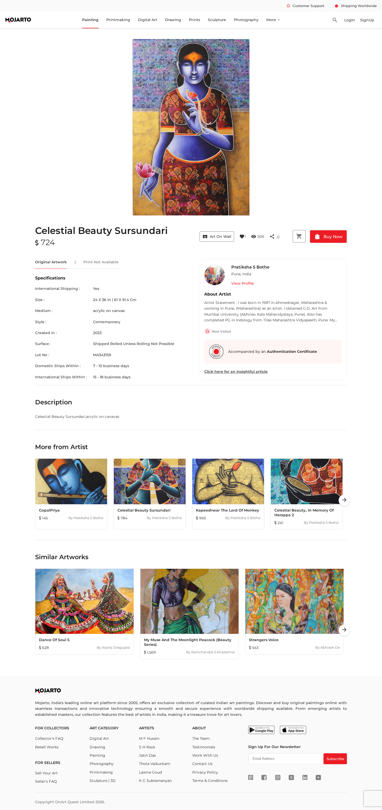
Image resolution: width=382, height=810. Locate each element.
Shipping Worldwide (356, 6)
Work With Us (205, 755)
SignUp (367, 20)
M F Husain (149, 738)
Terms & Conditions (210, 780)
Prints (194, 19)
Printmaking (118, 19)
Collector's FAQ (49, 738)
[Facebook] (264, 777)
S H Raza (147, 747)
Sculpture (217, 19)
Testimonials (203, 747)
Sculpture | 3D (103, 780)
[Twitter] (291, 777)
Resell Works (46, 747)
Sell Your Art (46, 773)
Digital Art (147, 19)
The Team (201, 738)
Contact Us (202, 763)
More (273, 19)
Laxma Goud (150, 772)
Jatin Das (147, 755)
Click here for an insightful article (236, 371)
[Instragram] (277, 777)
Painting (90, 19)
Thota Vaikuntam (154, 763)
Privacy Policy (205, 772)
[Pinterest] (250, 777)
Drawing (173, 19)
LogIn (349, 20)
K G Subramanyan (155, 780)
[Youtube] (318, 777)
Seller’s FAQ (46, 781)
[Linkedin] (304, 777)
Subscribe (335, 759)
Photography (246, 19)
